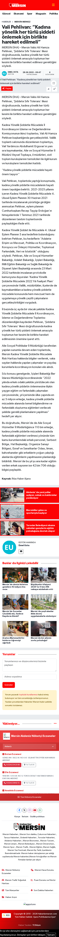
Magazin (41, 13)
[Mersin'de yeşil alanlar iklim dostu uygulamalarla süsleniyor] (44, 602)
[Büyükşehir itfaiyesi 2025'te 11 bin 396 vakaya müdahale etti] (44, 575)
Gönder (8, 685)
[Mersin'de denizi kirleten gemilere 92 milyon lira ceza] (15, 575)
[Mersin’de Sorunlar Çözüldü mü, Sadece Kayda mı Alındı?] (15, 602)
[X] (24, 810)
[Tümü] (55, 724)
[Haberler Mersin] (17, 5)
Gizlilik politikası (37, 816)
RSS (8, 915)
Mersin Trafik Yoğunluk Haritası (14, 881)
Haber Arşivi (11, 897)
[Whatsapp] (40, 810)
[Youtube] (34, 810)
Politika (53, 13)
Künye (17, 816)
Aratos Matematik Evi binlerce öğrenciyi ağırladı (13, 640)
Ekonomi (19, 13)
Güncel (6, 13)
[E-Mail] (21, 551)
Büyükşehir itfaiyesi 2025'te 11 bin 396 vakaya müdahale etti (42, 587)
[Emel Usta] (9, 547)
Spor (29, 13)
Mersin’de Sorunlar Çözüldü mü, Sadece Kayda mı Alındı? (12, 613)
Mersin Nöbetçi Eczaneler (11, 871)
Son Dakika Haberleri (43, 890)
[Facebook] (19, 810)
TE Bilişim (36, 925)
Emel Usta (24, 545)
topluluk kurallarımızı (28, 695)
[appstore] (29, 905)
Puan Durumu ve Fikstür (45, 880)
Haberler (6, 22)
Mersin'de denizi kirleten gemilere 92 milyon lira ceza (15, 587)
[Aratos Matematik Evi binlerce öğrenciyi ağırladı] (15, 628)
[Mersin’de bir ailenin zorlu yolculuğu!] (44, 628)
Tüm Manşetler (12, 890)
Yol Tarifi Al (30, 765)
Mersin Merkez (22, 22)
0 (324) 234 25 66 (13, 765)
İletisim (25, 816)
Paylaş (8, 88)
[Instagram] (29, 810)
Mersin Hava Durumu (44, 870)
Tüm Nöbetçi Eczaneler (30, 797)
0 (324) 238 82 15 (12, 783)
